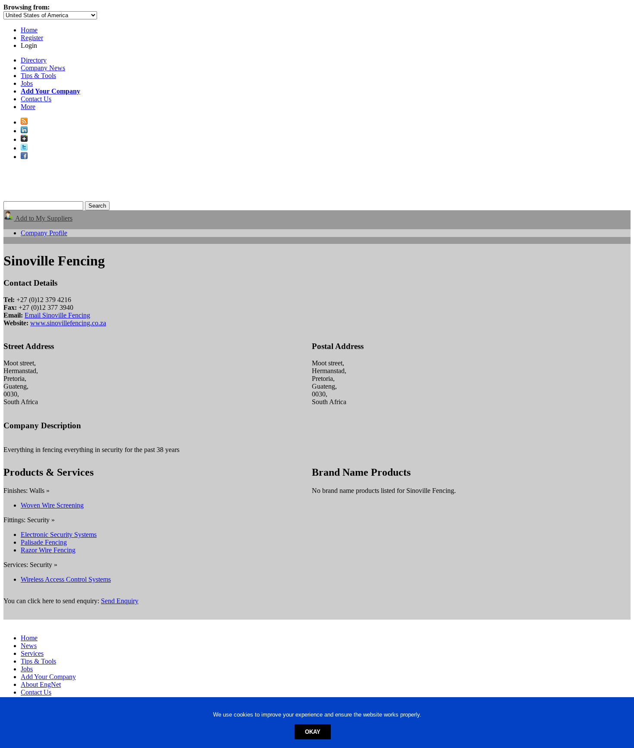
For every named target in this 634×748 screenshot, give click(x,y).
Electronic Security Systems (59, 534)
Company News (43, 68)
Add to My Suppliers (43, 218)
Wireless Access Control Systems (66, 579)
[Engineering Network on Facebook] (24, 156)
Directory (34, 60)
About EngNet (41, 684)
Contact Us (36, 99)
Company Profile (44, 233)
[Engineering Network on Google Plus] (24, 139)
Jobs (27, 83)
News (29, 645)
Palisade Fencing (44, 542)
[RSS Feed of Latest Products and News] (24, 122)
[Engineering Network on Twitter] (24, 148)
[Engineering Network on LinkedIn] (24, 130)
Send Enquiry (119, 601)
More (28, 106)
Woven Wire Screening (52, 505)
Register (32, 37)
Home (29, 30)
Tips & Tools (38, 75)
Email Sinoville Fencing (57, 315)
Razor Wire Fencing (48, 550)
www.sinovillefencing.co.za (68, 323)
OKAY (312, 732)
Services (32, 653)
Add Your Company (48, 676)
